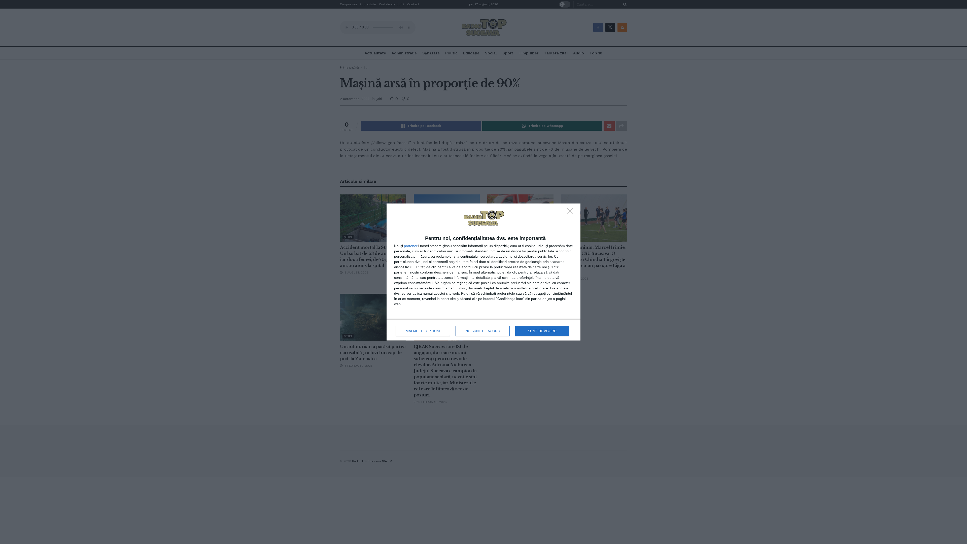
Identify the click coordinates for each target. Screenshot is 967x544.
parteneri (411, 246)
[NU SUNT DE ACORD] (571, 213)
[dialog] (483, 272)
